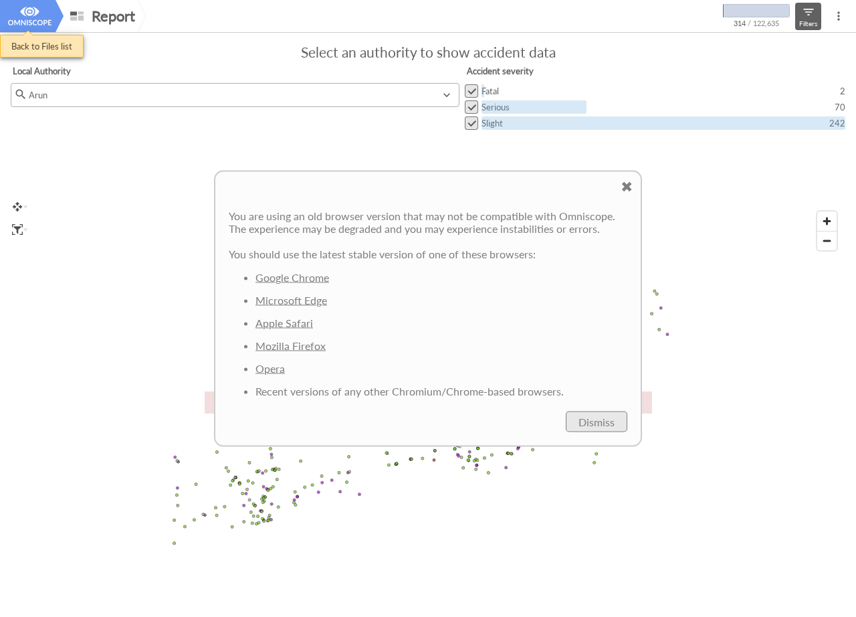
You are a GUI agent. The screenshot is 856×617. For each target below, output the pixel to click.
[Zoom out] (827, 240)
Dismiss (596, 422)
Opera (270, 368)
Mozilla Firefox (290, 345)
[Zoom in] (827, 221)
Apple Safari (284, 323)
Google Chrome (292, 277)
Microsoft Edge (291, 300)
